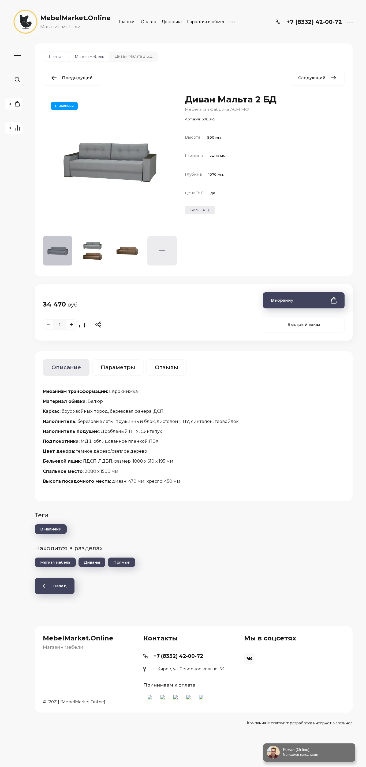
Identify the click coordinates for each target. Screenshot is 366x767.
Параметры (118, 367)
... (232, 21)
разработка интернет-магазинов (321, 723)
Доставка (172, 21)
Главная (127, 21)
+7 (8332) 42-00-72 (314, 22)
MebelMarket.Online (75, 18)
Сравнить (82, 324)
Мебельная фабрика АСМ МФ (217, 109)
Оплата (148, 21)
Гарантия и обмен (206, 21)
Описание (66, 367)
